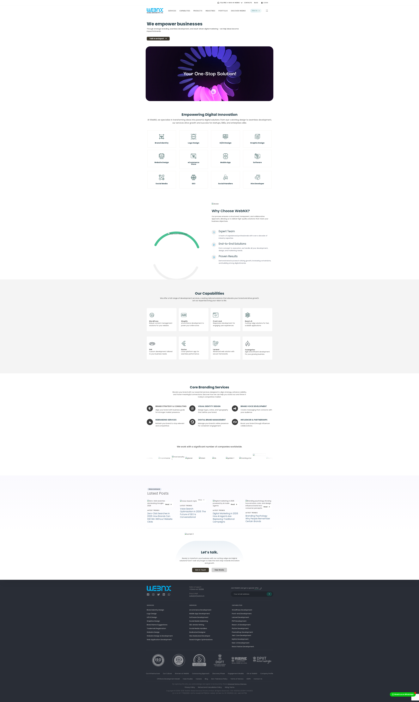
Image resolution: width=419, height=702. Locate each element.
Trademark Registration (156, 628)
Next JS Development (240, 643)
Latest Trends (153, 510)
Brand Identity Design (155, 610)
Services (172, 11)
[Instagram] (153, 594)
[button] (267, 10)
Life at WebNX (252, 673)
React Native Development (243, 646)
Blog (206, 679)
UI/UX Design (152, 617)
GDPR (248, 679)
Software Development (198, 617)
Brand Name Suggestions (157, 625)
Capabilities (184, 11)
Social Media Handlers (198, 628)
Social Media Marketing (198, 621)
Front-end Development (242, 613)
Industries (210, 11)
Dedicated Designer (197, 632)
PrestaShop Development (242, 632)
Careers (199, 679)
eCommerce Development (200, 610)
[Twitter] (158, 594)
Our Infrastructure (153, 673)
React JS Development (241, 625)
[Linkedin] (163, 594)
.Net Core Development (241, 635)
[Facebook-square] (148, 594)
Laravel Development (240, 617)
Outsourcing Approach (200, 673)
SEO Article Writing (196, 625)
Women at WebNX (182, 673)
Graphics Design (153, 621)
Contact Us (258, 679)
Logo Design (152, 613)
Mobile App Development (199, 613)
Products (197, 11)
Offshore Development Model (168, 679)
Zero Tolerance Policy (219, 679)
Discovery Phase (218, 673)
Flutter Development (240, 628)
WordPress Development (242, 610)
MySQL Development (240, 639)
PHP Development (239, 621)
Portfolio (223, 11)
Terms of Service (236, 679)
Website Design (153, 632)
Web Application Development (159, 639)
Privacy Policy (190, 687)
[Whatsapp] (169, 594)
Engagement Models (236, 673)
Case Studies (188, 679)
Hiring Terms (229, 687)
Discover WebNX (238, 11)
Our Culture (167, 673)
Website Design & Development (160, 636)
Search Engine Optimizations (201, 639)
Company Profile (266, 673)
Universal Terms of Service (237, 684)
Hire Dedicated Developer (199, 636)
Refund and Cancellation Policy (210, 687)
